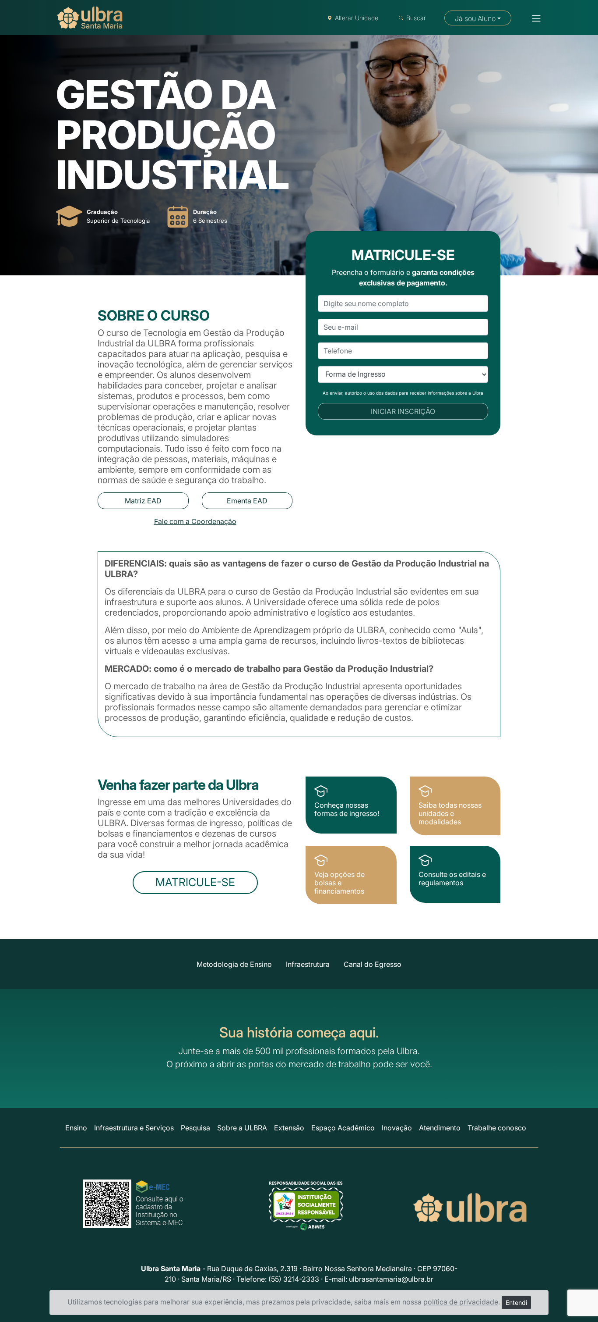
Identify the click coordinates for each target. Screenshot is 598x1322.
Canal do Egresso (372, 964)
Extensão (289, 1127)
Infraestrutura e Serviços (134, 1127)
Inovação (397, 1127)
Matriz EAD (143, 500)
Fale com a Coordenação (195, 521)
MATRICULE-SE (195, 882)
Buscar (416, 17)
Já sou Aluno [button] (475, 18)
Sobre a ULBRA (242, 1127)
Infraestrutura (308, 964)
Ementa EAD (247, 500)
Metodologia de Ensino (234, 964)
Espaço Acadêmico (343, 1127)
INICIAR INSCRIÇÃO (403, 411)
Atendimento (440, 1127)
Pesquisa (195, 1127)
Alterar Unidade (356, 17)
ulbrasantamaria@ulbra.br (391, 1279)
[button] (533, 18)
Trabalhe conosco (497, 1127)
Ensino (76, 1127)
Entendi (516, 1302)
